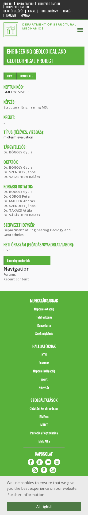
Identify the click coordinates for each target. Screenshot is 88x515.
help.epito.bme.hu (17, 6)
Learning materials (18, 260)
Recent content (16, 279)
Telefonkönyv (49, 11)
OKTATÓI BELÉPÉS (13, 11)
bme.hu (8, 3)
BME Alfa (44, 441)
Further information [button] (26, 494)
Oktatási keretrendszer (44, 408)
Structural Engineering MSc (26, 107)
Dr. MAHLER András (19, 201)
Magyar (25, 15)
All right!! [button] (44, 506)
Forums (10, 274)
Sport (44, 379)
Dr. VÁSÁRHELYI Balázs (22, 176)
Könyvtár (44, 387)
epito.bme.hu (25, 3)
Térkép (67, 11)
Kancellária (44, 325)
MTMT (44, 424)
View (9, 76)
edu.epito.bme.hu (49, 3)
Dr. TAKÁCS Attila (18, 210)
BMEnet (44, 416)
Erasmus (44, 362)
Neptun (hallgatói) (44, 370)
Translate (26, 76)
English (11, 15)
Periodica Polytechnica (44, 432)
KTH (44, 354)
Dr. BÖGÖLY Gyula (18, 152)
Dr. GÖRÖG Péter (17, 196)
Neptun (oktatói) (44, 308)
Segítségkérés (44, 333)
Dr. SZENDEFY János (19, 172)
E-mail (32, 11)
